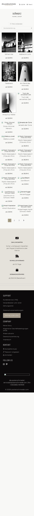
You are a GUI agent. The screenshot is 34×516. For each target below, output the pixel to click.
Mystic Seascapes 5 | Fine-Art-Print (25, 169)
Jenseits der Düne (25, 125)
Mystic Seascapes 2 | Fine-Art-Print (9, 155)
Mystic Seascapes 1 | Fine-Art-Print (25, 141)
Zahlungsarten (8, 306)
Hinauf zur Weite (9, 114)
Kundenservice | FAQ (10, 300)
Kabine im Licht (25, 54)
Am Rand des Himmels (25, 84)
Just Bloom (25, 180)
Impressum (7, 339)
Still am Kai (9, 54)
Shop (20, 16)
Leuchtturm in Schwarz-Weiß (8, 197)
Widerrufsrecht (8, 333)
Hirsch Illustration (9, 208)
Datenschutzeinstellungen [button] (13, 310)
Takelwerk (9, 83)
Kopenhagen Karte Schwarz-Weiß (25, 210)
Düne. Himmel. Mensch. (9, 127)
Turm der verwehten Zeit (25, 98)
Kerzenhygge (25, 194)
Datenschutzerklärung (11, 336)
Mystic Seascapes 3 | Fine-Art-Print (25, 155)
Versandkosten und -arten (12, 303)
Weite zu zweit (8, 139)
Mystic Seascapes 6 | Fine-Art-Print (9, 183)
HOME (14, 16)
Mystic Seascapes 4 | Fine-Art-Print (9, 169)
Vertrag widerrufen (12, 315)
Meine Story (7, 325)
